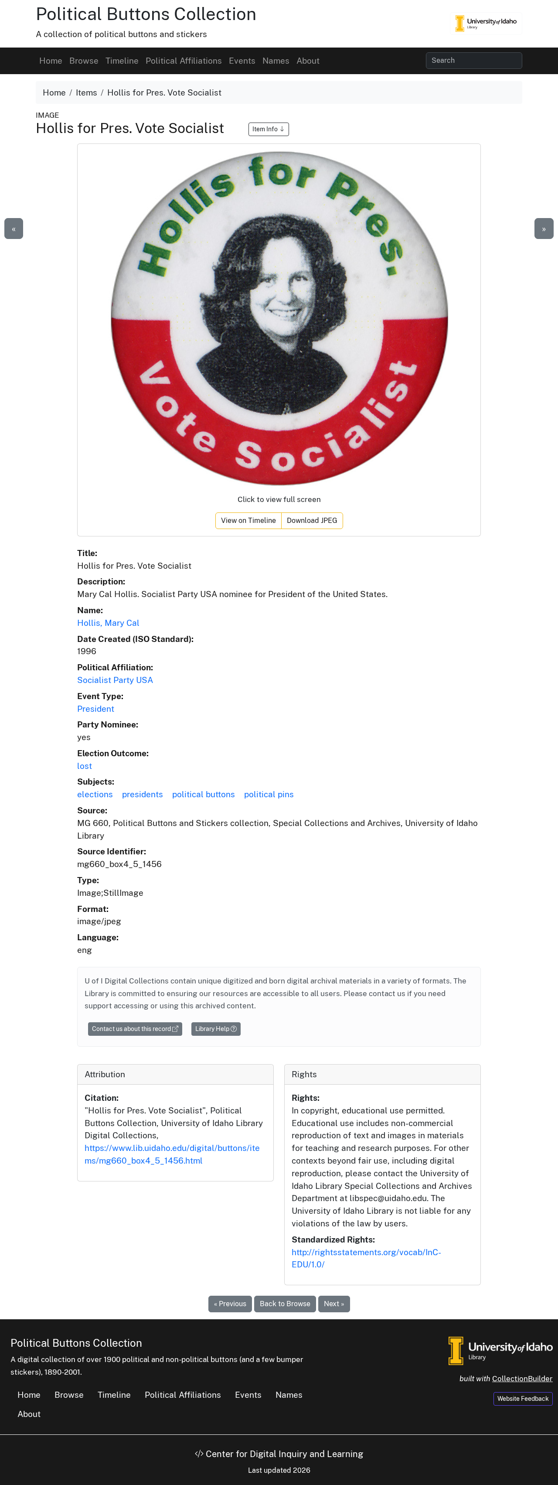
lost (84, 766)
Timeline (122, 60)
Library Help (213, 1028)
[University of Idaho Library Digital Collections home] (501, 1350)
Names (275, 60)
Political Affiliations (184, 60)
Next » (334, 1304)
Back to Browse (285, 1304)
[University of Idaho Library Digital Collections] (486, 23)
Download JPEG (312, 520)
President (95, 708)
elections (95, 794)
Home (50, 60)
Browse (84, 60)
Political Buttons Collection (146, 13)
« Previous (230, 1304)
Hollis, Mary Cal (108, 623)
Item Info (265, 129)
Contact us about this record (132, 1028)
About (308, 60)
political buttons (203, 794)
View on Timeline (248, 520)
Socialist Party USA (115, 680)
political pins (269, 794)
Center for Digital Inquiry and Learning (283, 1454)
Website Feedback (523, 1398)
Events (242, 60)
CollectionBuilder (522, 1378)
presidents (142, 794)
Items (86, 92)
